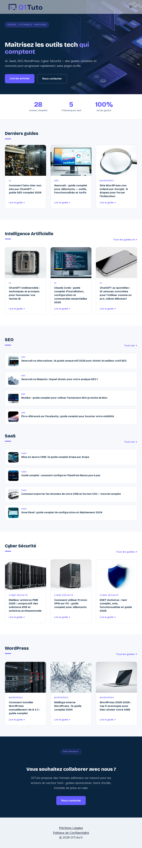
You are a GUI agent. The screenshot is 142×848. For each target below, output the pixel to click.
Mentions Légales (71, 828)
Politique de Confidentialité (71, 833)
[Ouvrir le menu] (130, 7)
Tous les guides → (126, 551)
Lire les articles (19, 78)
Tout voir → (130, 345)
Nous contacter (52, 78)
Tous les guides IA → (125, 239)
